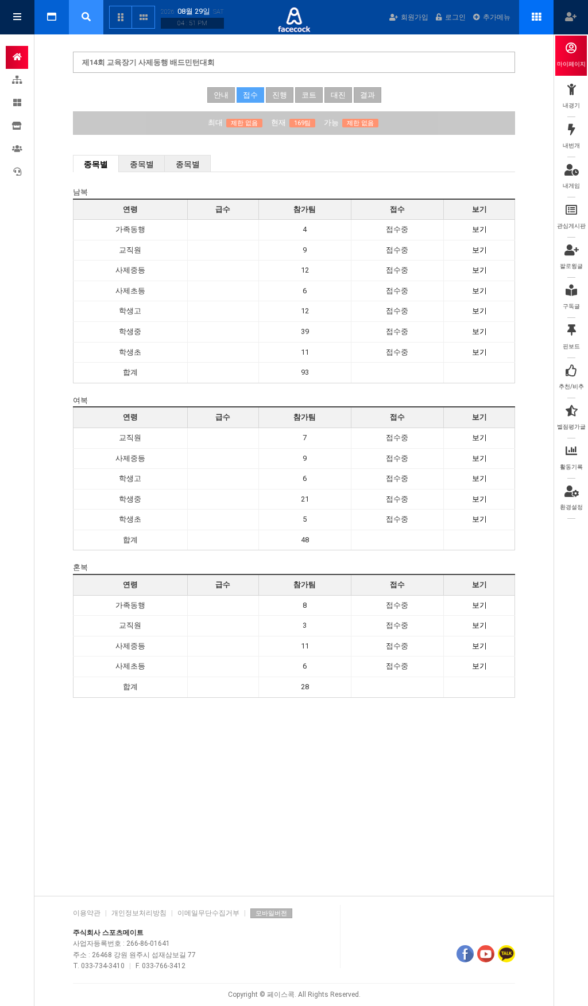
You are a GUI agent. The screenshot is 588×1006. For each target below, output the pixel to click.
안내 (221, 95)
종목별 (96, 164)
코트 (308, 95)
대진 (338, 95)
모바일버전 (271, 913)
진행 (279, 95)
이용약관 (86, 913)
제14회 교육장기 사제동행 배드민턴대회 (148, 62)
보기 (479, 229)
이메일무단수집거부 (208, 913)
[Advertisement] (294, 798)
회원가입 (414, 17)
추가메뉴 (496, 17)
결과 (367, 95)
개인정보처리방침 (139, 913)
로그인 (455, 17)
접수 (250, 95)
